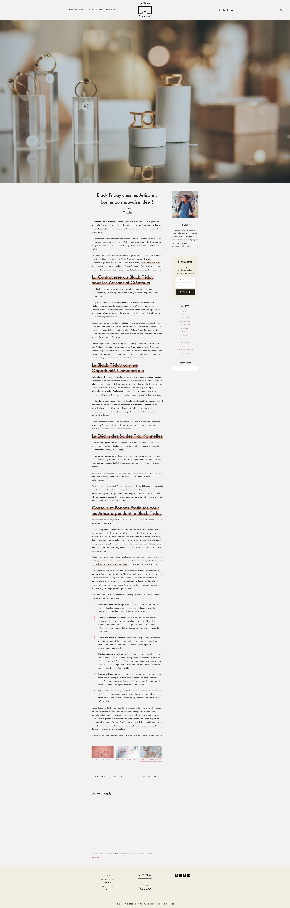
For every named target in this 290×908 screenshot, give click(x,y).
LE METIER (185, 332)
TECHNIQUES (185, 346)
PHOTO (185, 335)
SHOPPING (185, 342)
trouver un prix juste (151, 262)
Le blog (108, 875)
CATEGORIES (185, 311)
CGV (159, 904)
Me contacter (107, 886)
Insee (120, 449)
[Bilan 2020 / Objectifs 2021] (127, 752)
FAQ (107, 889)
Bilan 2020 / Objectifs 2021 (125, 759)
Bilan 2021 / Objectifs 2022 (101, 759)
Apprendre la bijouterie (145, 10)
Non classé (126, 208)
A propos (107, 882)
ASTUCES (185, 314)
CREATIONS (185, 318)
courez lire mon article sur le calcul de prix (110, 564)
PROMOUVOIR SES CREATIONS (185, 339)
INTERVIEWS (185, 328)
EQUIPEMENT (185, 325)
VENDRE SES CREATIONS (185, 349)
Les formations (107, 879)
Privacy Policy (149, 904)
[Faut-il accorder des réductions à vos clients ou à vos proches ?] (151, 752)
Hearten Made (168, 904)
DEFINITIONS (185, 321)
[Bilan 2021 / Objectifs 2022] (103, 752)
